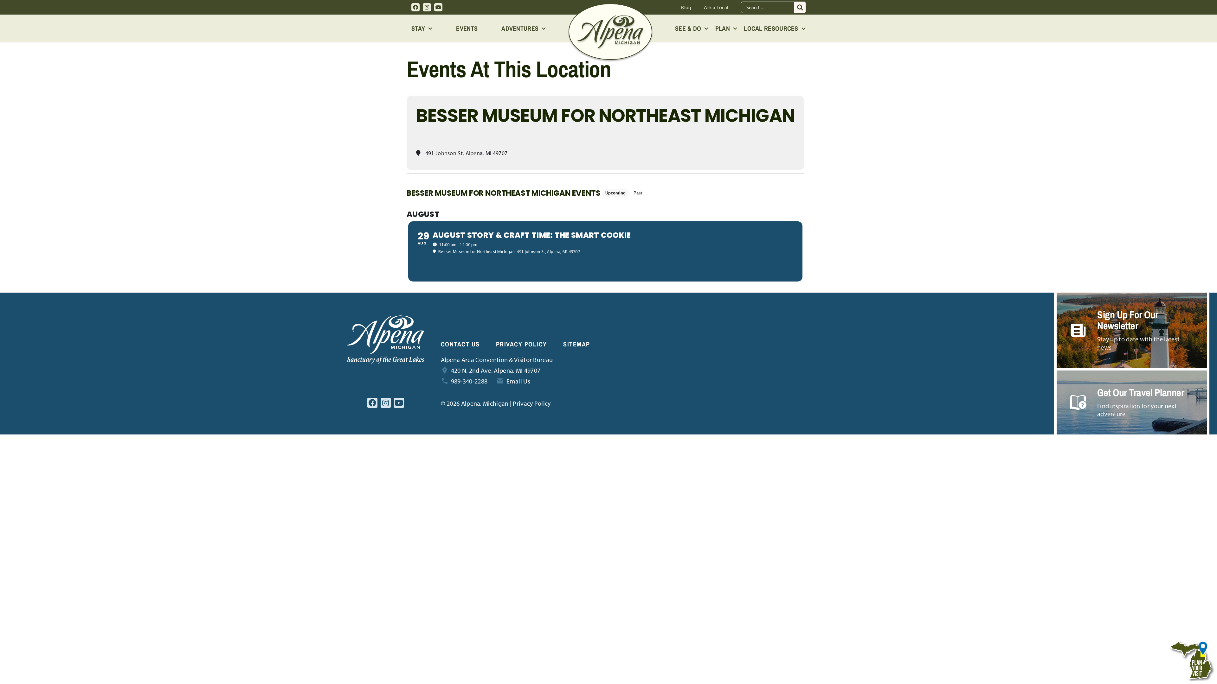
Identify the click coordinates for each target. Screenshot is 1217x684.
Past (638, 193)
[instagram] (427, 7)
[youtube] (438, 7)
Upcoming (615, 193)
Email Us (518, 381)
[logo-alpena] (610, 6)
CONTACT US (460, 344)
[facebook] (415, 7)
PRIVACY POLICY (521, 344)
